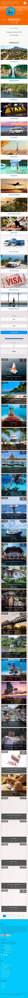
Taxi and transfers (14, 118)
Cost (14, 326)
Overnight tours (14, 99)
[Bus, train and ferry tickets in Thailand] (14, 242)
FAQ (3, 963)
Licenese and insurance (7, 965)
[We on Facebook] (1, 955)
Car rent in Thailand (14, 270)
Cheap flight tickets (6, 970)
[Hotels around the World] (14, 204)
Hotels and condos (6, 974)
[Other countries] (14, 147)
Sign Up (3, 985)
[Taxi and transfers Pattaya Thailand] (14, 109)
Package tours (14, 175)
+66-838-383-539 (7, 947)
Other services (14, 232)
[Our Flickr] (12, 955)
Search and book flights (14, 194)
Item (14, 319)
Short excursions (14, 61)
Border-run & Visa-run (14, 289)
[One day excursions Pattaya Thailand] (14, 71)
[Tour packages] (14, 166)
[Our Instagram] (9, 955)
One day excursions (14, 80)
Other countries (14, 156)
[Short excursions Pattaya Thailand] (14, 52)
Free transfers (14, 137)
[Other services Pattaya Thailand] (14, 223)
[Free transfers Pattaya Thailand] (14, 128)
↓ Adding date (14, 332)
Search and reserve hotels (14, 213)
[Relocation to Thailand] (14, 299)
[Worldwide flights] (14, 185)
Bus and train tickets (14, 251)
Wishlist (3, 987)
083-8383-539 (7, 945)
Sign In (3, 983)
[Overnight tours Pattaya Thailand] (14, 90)
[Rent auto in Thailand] (14, 261)
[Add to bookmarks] (16, 379)
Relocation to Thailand (14, 308)
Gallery (3, 968)
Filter (14, 351)
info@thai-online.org (8, 952)
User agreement (5, 966)
